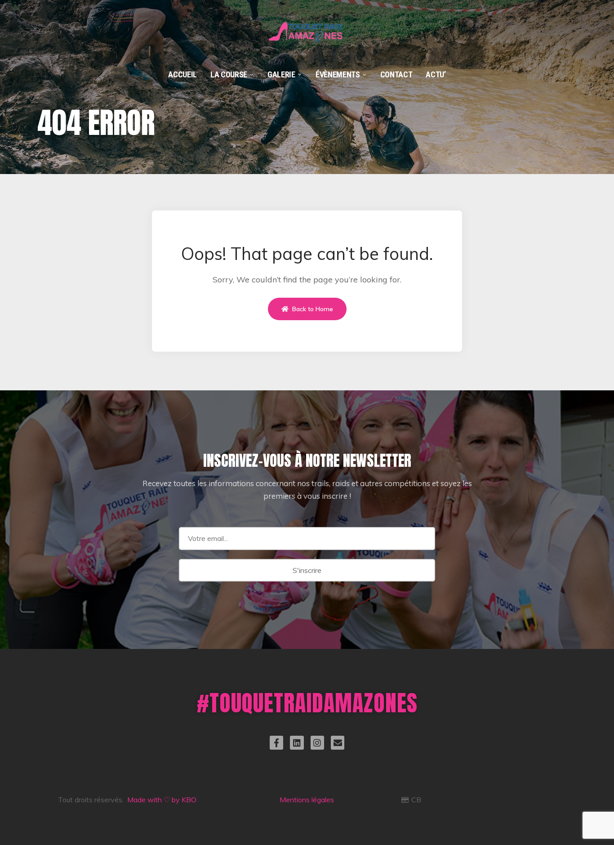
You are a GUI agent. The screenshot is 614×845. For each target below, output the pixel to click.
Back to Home (311, 309)
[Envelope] (337, 742)
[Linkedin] (296, 742)
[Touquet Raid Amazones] (307, 22)
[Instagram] (317, 742)
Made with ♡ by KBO (161, 799)
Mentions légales (307, 799)
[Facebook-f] (276, 742)
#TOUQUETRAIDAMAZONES (307, 703)
